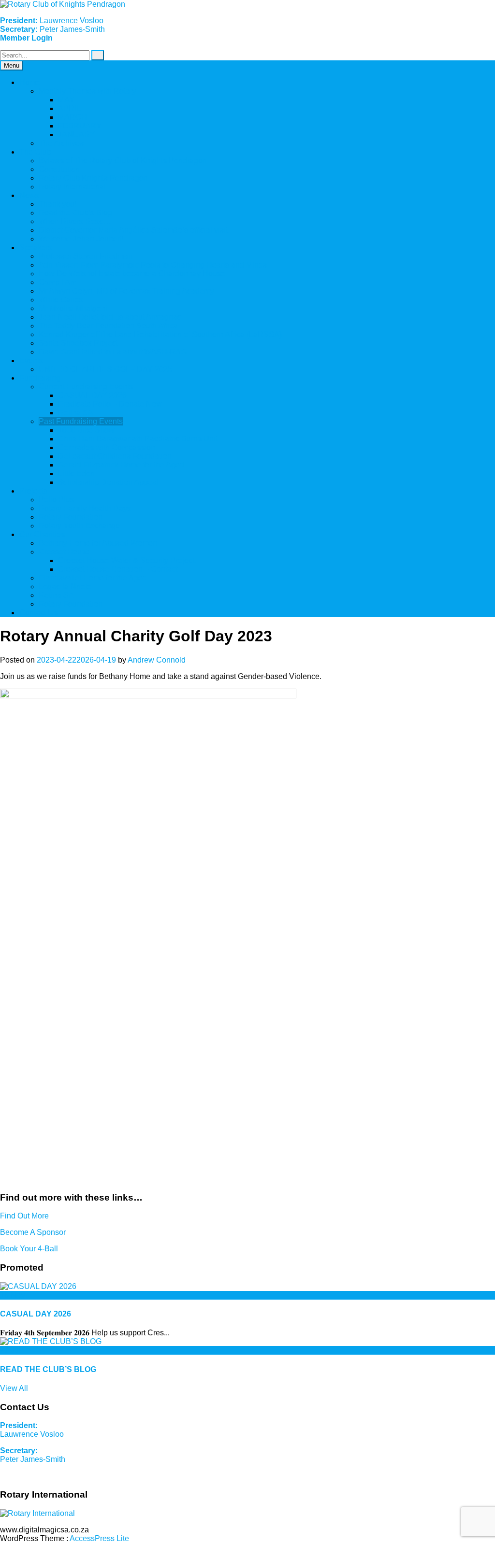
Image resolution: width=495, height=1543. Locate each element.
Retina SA (75, 413)
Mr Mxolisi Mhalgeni (73, 308)
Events (31, 360)
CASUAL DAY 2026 (92, 395)
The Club (35, 152)
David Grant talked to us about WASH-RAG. (114, 352)
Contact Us (38, 613)
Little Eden (76, 473)
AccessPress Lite (99, 1538)
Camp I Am (57, 282)
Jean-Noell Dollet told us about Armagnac (110, 317)
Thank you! (58, 204)
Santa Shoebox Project (78, 343)
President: (19, 1425)
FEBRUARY (80, 126)
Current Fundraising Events (86, 386)
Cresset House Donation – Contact (117, 569)
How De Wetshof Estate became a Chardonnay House (132, 273)
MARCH (72, 117)
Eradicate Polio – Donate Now (110, 404)
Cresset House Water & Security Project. (127, 560)
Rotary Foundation (70, 517)
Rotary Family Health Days (85, 508)
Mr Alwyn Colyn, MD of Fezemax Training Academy (126, 291)
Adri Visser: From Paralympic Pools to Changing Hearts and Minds (153, 265)
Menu (11, 65)
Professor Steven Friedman (85, 256)
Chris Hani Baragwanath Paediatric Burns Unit (138, 439)
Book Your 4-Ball (29, 1249)
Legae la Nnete (65, 586)
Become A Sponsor (33, 1232)
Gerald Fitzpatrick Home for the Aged (121, 465)
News (29, 195)
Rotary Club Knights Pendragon (93, 178)
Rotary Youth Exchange (79, 526)
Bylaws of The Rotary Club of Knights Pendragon (123, 160)
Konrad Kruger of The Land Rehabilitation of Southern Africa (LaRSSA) (160, 334)
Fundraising (39, 378)
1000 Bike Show (86, 430)
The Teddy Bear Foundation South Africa (108, 326)
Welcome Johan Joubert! (81, 239)
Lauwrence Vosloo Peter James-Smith (52, 24)
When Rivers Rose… (75, 221)
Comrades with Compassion (106, 447)
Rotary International (72, 187)
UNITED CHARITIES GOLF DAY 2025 (105, 369)
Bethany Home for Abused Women (98, 543)
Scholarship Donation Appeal (108, 482)
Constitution (59, 169)
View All (14, 1388)
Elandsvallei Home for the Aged (93, 578)
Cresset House (64, 552)
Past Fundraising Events (81, 421)
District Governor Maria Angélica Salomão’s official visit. (134, 230)
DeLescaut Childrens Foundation (115, 456)
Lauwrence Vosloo (33, 1434)
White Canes (61, 300)
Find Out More (24, 1216)
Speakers (35, 247)
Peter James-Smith (32, 1454)
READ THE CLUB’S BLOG (48, 1369)
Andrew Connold (157, 660)
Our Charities (42, 534)
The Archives (61, 143)
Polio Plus (56, 499)
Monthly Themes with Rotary (87, 91)
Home (29, 82)
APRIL (69, 108)
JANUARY (76, 134)
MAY (66, 100)
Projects (33, 491)
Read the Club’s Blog (75, 213)
